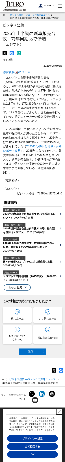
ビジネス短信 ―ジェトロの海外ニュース (30, 15)
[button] (17, 287)
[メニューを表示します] (60, 6)
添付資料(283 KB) (16, 72)
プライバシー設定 (32, 438)
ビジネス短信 (13, 25)
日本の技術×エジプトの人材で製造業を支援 (28, 261)
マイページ (48, 5)
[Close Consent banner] (59, 412)
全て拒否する (32, 446)
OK (32, 454)
